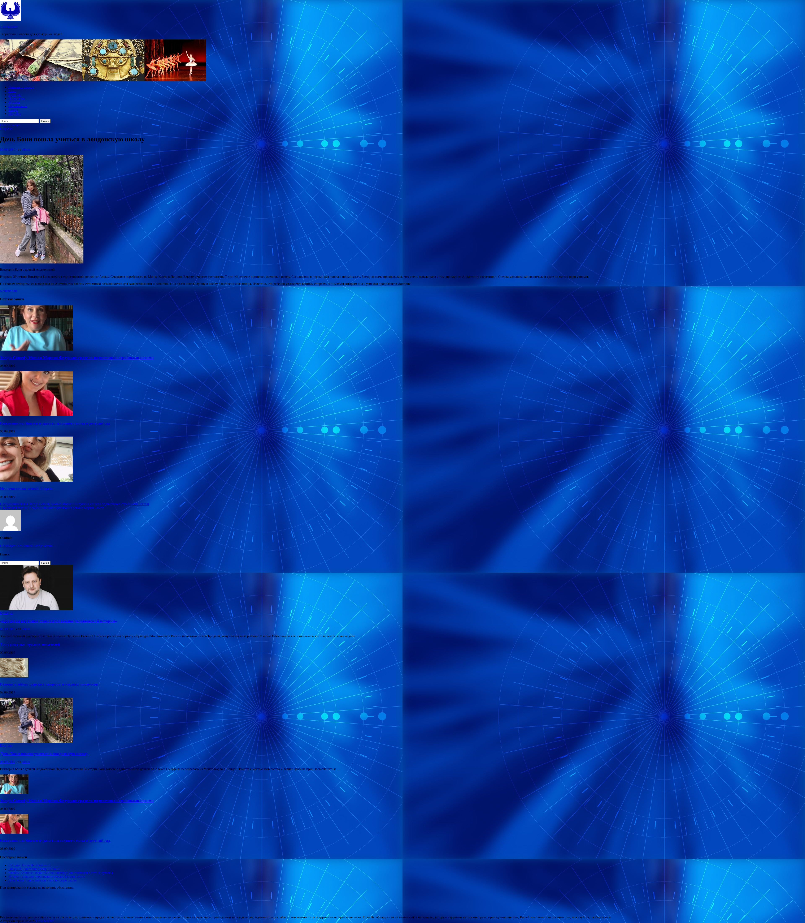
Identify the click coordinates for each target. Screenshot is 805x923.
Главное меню (10, 125)
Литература (16, 98)
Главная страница (21, 87)
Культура (14, 94)
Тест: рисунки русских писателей (30, 644)
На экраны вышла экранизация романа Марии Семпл (46, 876)
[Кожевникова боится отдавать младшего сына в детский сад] (36, 415)
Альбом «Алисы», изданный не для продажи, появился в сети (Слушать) (60, 873)
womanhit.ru (8, 291)
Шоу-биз (14, 113)
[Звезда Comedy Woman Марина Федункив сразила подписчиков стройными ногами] (36, 349)
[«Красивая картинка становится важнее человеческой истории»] (36, 609)
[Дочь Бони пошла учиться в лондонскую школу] (36, 741)
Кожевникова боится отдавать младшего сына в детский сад (55, 423)
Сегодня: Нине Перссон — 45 (29, 865)
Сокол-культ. (9, 27)
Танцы (13, 110)
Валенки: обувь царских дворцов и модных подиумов (49, 684)
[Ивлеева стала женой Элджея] (36, 480)
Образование (17, 106)
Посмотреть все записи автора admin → (28, 546)
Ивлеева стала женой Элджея (26, 488)
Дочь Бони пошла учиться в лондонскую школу (44, 753)
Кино (12, 91)
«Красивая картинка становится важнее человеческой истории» (58, 621)
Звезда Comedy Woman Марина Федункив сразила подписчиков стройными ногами (77, 357)
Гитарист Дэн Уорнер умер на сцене (34, 869)
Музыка (14, 102)
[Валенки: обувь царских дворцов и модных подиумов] (14, 676)
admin (26, 149)
